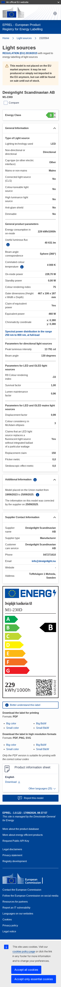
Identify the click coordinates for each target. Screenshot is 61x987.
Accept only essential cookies (33, 979)
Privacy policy (10, 925)
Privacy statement (12, 855)
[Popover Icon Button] (8, 244)
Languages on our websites (18, 913)
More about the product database (21, 829)
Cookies (7, 919)
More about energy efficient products (23, 835)
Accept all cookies (26, 969)
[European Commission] (13, 12)
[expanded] (54, 128)
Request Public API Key (16, 841)
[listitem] (28, 38)
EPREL (25, 812)
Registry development (15, 861)
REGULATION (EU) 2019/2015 (20, 53)
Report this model (33, 798)
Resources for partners (15, 901)
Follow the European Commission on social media (30, 895)
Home (6, 38)
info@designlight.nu (44, 561)
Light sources (24, 38)
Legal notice (9, 931)
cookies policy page (24, 951)
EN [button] (55, 13)
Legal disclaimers (12, 849)
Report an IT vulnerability (16, 907)
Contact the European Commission (22, 889)
